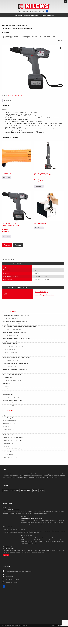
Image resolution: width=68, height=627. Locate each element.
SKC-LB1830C (41, 292)
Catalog (18, 245)
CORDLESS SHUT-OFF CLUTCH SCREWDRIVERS (16, 358)
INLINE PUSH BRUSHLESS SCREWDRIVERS (15, 369)
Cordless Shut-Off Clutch (9, 435)
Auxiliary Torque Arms (8, 429)
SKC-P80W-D (44, 295)
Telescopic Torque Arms (9, 454)
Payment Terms (15, 490)
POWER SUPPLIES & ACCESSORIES (12, 375)
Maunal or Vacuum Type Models (13, 380)
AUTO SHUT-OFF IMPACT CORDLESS (14, 346)
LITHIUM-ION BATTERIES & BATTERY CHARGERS (16, 372)
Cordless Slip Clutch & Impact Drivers (12, 440)
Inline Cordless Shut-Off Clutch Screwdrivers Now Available (37, 538)
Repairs (35, 490)
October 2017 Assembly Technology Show (14, 529)
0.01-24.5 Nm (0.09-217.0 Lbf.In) (13, 397)
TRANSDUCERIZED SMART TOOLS (12, 400)
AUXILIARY (8, 386)
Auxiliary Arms (8, 389)
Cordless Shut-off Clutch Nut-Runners (13, 437)
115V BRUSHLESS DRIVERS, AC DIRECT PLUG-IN (16, 315)
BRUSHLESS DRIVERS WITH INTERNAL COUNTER (16, 338)
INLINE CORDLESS (10, 349)
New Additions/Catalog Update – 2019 (31, 518)
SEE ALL (6, 555)
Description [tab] (7, 100)
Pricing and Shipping (26, 490)
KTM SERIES (6, 446)
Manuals (7, 245)
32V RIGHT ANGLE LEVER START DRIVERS (14, 332)
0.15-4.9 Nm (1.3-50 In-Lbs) (11, 318)
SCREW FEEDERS (7, 377)
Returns (41, 490)
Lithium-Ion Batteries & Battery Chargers (13, 449)
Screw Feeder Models (8, 451)
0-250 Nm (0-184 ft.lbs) (10, 366)
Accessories (6, 426)
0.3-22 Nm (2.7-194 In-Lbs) (11, 360)
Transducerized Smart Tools (10, 457)
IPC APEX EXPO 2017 (8, 548)
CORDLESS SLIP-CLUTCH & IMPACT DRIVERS (15, 363)
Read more (6, 177)
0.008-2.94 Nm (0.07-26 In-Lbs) (13, 329)
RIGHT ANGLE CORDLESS (11, 355)
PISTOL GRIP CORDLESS (15, 95)
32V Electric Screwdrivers (9, 420)
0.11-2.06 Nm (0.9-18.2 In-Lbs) (12, 335)
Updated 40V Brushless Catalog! (11, 509)
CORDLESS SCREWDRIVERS (10, 343)
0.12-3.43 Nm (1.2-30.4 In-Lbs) (12, 324)
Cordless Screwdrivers (8, 432)
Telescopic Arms (9, 391)
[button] (60, 48)
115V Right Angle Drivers (9, 418)
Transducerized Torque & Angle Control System (17, 403)
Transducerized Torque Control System (15, 405)
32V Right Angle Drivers (9, 423)
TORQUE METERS (8, 394)
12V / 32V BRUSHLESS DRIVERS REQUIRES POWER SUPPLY (19, 326)
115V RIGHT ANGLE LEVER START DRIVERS (15, 321)
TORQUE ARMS (7, 383)
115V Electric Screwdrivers (9, 415)
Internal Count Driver (8, 443)
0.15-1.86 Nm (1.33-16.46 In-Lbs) (13, 341)
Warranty (6, 490)
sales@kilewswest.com (38, 11)
